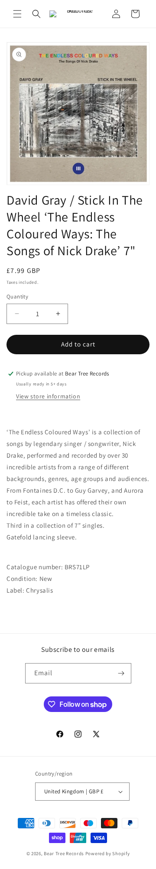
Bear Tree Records (64, 853)
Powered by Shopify (107, 853)
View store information (48, 396)
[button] (17, 13)
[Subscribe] (121, 673)
